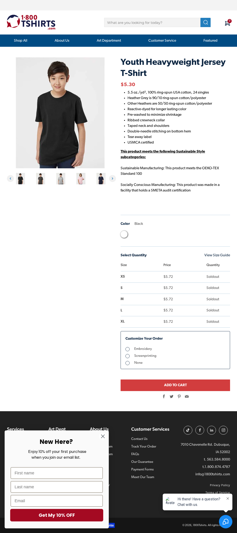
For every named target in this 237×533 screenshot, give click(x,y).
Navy (159, 235)
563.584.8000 (218, 459)
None (138, 363)
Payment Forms (142, 469)
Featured (210, 41)
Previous (10, 178)
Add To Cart (175, 385)
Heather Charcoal (132, 235)
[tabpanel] (22, 178)
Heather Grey (141, 235)
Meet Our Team (142, 477)
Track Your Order (143, 446)
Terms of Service (218, 492)
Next (112, 178)
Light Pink (150, 235)
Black (124, 234)
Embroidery (143, 349)
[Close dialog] (103, 436)
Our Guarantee (142, 462)
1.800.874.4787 (217, 467)
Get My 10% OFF (57, 515)
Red (168, 235)
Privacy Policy (220, 485)
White (176, 235)
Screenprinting (145, 356)
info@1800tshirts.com (212, 474)
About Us (62, 41)
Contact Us (139, 439)
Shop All (20, 41)
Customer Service (162, 41)
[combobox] (157, 22)
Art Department (109, 41)
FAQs (135, 454)
